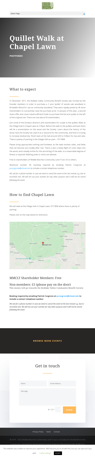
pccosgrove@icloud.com (20, 168)
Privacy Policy (38, 432)
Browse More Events (47, 340)
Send (69, 410)
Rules (48, 432)
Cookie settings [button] (45, 453)
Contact (57, 432)
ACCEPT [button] (58, 453)
